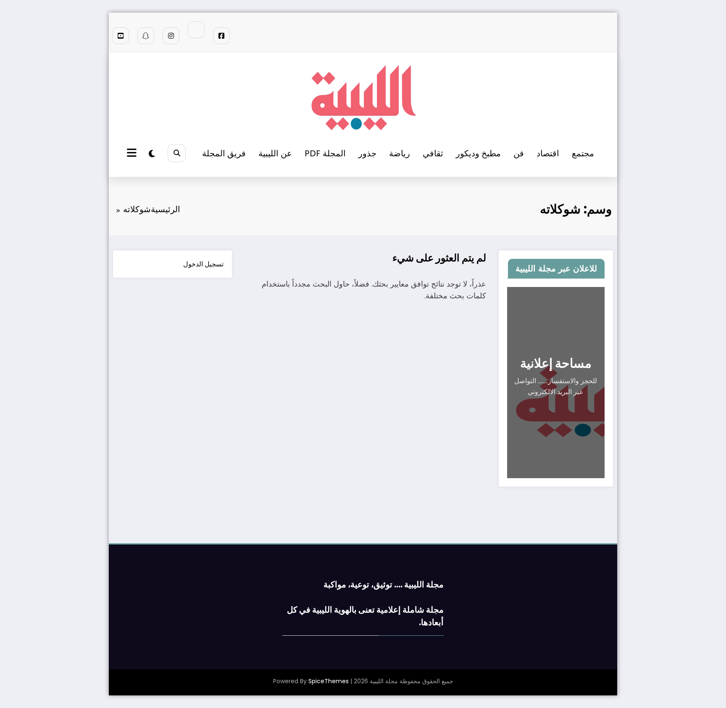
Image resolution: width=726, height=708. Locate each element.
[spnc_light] (152, 154)
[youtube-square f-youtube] (120, 35)
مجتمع (583, 153)
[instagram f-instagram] (171, 35)
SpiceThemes (328, 681)
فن (518, 153)
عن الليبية (275, 153)
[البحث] (177, 153)
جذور (367, 153)
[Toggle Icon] (133, 153)
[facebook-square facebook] (221, 35)
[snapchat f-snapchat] (145, 35)
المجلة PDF (325, 153)
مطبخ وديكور (478, 153)
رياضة (399, 153)
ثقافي (433, 153)
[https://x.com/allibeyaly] (196, 29)
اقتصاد (548, 153)
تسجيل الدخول (203, 264)
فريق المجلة (224, 153)
